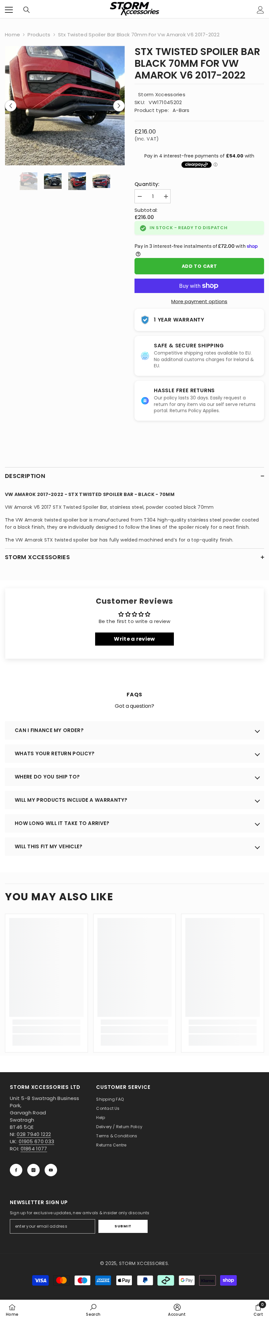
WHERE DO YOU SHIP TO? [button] (47, 776)
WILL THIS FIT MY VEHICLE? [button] (49, 846)
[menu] (9, 10)
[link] (46, 1029)
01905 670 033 (36, 1141)
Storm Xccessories (161, 94)
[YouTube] (51, 1170)
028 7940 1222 (34, 1134)
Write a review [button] (134, 639)
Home (12, 34)
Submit (122, 1226)
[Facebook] (16, 1170)
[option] (65, 105)
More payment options (199, 301)
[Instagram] (33, 1170)
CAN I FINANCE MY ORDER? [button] (49, 730)
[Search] (27, 10)
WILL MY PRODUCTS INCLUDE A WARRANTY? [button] (71, 800)
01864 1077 (34, 1148)
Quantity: (147, 184)
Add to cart (199, 266)
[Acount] (260, 9)
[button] (10, 105)
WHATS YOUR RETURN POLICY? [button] (55, 753)
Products (39, 34)
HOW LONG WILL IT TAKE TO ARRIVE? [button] (62, 823)
